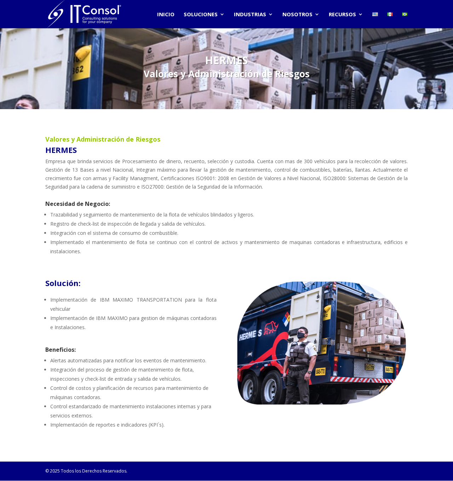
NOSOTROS (297, 15)
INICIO (165, 15)
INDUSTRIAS (250, 15)
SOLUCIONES (201, 15)
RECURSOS (342, 15)
